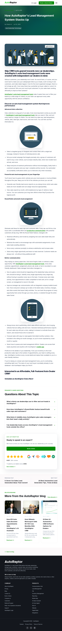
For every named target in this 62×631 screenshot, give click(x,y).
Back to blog (10, 551)
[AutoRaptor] (31, 561)
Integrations (35, 612)
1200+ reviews (14, 460)
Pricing (6, 588)
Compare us (8, 598)
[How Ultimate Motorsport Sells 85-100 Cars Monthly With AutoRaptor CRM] (31, 507)
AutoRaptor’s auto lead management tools (19, 94)
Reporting (34, 596)
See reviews (10, 466)
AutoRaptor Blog (9, 10)
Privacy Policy (28, 624)
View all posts (51, 497)
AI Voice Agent (36, 603)
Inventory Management (38, 593)
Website (34, 608)
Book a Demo (31, 448)
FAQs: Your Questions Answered (13, 605)
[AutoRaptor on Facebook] (27, 627)
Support (7, 608)
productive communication (36, 230)
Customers (7, 600)
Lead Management (37, 588)
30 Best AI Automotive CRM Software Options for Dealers (48, 523)
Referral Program (9, 603)
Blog (6, 591)
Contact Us (7, 593)
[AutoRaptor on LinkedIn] (31, 627)
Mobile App (35, 598)
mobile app (40, 347)
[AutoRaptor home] (11, 2)
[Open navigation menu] (56, 3)
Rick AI (34, 605)
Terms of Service (38, 624)
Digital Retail (35, 610)
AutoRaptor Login (9, 610)
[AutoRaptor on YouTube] (34, 627)
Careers (22, 624)
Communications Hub (37, 586)
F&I (33, 591)
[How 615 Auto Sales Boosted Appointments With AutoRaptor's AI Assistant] (13, 507)
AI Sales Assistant (36, 600)
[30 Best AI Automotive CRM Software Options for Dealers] (49, 507)
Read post (10, 540)
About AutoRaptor (9, 586)
